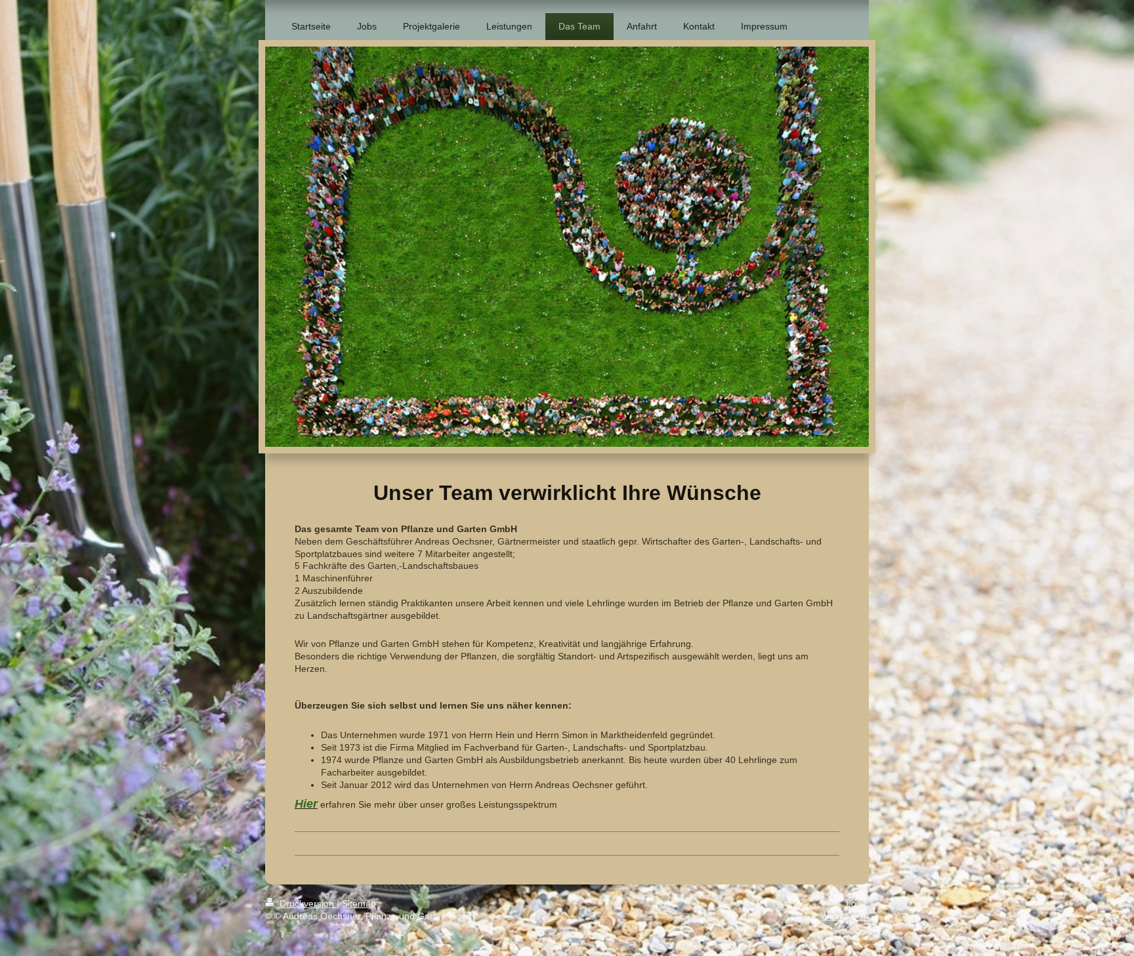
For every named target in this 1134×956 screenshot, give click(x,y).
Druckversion (307, 903)
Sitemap (359, 903)
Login (857, 903)
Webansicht (844, 916)
